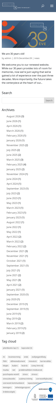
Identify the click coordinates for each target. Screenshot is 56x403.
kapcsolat (27, 348)
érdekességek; (9, 392)
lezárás (25, 365)
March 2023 (13, 207)
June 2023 (12, 198)
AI (4, 357)
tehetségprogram (22, 387)
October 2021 (14, 260)
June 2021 (12, 275)
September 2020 (16, 294)
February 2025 (15, 164)
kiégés (5, 365)
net (13, 370)
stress (25, 374)
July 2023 (11, 193)
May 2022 (12, 232)
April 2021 (12, 285)
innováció (33, 361)
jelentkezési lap (11, 348)
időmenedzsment (17, 361)
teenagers (7, 387)
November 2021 (15, 256)
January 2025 (14, 169)
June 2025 (12, 155)
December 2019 (15, 304)
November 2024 (15, 174)
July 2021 (11, 270)
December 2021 (15, 251)
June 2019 (12, 313)
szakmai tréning (25, 378)
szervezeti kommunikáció (13, 383)
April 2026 (12, 126)
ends (26, 357)
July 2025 (11, 150)
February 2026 (15, 135)
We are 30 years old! (13, 53)
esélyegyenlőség (39, 357)
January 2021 (14, 289)
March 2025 (13, 159)
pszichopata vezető (11, 374)
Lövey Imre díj (37, 365)
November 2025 (15, 145)
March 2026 (13, 130)
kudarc (15, 365)
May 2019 (12, 318)
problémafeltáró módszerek (30, 370)
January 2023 (14, 217)
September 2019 (16, 309)
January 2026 (14, 140)
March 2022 (13, 241)
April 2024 (12, 183)
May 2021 (12, 280)
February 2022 (15, 246)
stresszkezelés (9, 378)
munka (6, 370)
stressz (34, 374)
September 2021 (16, 265)
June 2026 (12, 121)
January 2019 (14, 333)
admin (8, 58)
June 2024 (12, 179)
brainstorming (14, 357)
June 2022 (12, 227)
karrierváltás (45, 361)
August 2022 (14, 222)
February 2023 (15, 212)
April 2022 (12, 236)
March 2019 (13, 323)
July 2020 (11, 299)
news (37, 58)
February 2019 (15, 328)
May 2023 (12, 203)
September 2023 (16, 188)
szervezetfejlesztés (44, 378)
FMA (5, 361)
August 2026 (14, 116)
